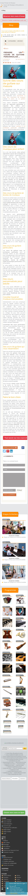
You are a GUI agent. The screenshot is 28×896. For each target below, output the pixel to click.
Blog (4, 838)
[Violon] (20, 727)
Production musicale (8, 852)
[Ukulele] (7, 727)
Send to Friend (9, 447)
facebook (23, 447)
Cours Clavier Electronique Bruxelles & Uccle (15, 757)
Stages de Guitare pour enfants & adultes (15, 537)
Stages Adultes (7, 831)
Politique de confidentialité (10, 863)
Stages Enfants (7, 829)
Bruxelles (6, 877)
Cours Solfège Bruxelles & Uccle (14, 759)
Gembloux (6, 881)
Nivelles (19, 877)
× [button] (26, 883)
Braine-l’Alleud (7, 875)
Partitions (5, 840)
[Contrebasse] (7, 638)
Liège (5, 885)
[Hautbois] (7, 695)
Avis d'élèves (6, 846)
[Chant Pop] (21, 615)
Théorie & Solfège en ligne (14, 766)
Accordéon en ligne (9, 763)
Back (6, 48)
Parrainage (6, 844)
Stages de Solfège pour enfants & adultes (14, 582)
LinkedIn (11, 451)
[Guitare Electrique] (21, 672)
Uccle (18, 879)
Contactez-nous (7, 859)
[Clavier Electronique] (21, 626)
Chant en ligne (20, 765)
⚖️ (2, 861)
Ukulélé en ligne (7, 772)
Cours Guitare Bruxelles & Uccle (14, 754)
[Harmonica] (7, 683)
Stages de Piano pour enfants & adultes (14, 559)
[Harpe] (21, 683)
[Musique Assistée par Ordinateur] (21, 695)
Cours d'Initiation (7, 820)
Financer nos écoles (8, 865)
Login (4, 833)
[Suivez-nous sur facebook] (2, 889)
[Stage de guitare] (13, 533)
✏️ (2, 820)
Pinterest (7, 451)
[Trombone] (7, 723)
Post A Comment (9, 494)
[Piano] (21, 706)
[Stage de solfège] (13, 579)
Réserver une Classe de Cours (11, 850)
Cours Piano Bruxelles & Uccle (14, 753)
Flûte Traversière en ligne (14, 774)
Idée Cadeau (6, 842)
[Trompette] (21, 723)
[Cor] (21, 638)
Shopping (5, 870)
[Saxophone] (7, 718)
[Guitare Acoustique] (21, 661)
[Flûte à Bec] (21, 649)
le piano (11, 99)
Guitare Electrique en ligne (14, 771)
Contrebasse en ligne (14, 760)
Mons (5, 887)
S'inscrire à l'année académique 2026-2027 (14, 20)
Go (25, 748)
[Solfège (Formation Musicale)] (21, 718)
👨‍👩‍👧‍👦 (2, 821)
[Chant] (7, 615)
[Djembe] (7, 649)
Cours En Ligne (7, 825)
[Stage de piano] (14, 556)
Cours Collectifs (7, 821)
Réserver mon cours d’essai (14, 16)
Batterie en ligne (9, 765)
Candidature (6, 848)
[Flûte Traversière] (7, 661)
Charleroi (6, 879)
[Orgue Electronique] (7, 706)
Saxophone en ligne (8, 762)
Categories (12, 41)
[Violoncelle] (7, 732)
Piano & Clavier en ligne (19, 768)
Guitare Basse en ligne (20, 772)
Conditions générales (8, 861)
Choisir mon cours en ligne (14, 812)
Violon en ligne (7, 768)
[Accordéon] (7, 603)
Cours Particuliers (7, 823)
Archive (20, 41)
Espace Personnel (7, 857)
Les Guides (6, 59)
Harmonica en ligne (21, 762)
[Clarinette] (7, 626)
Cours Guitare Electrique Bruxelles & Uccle (14, 756)
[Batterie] (21, 603)
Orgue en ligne (21, 763)
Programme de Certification (10, 827)
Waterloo (19, 881)
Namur (18, 875)
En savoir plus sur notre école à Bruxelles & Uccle (15, 35)
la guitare (22, 99)
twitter (4, 451)
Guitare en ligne (14, 769)
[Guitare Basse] (7, 672)
